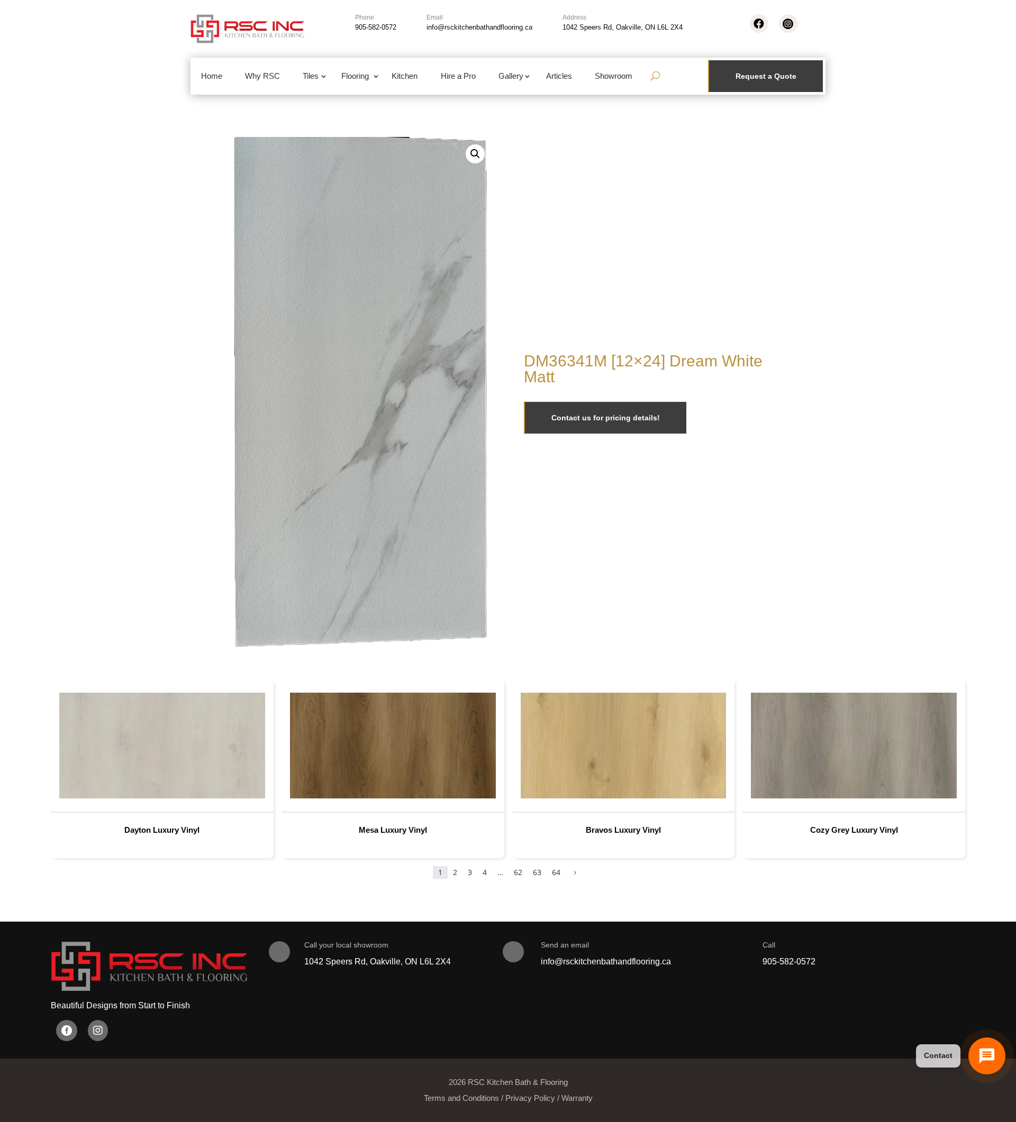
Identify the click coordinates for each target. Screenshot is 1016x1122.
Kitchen (405, 75)
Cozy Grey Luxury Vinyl (854, 829)
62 (518, 872)
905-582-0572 (375, 27)
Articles (559, 75)
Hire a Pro (458, 75)
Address (574, 17)
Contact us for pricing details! (605, 417)
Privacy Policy (530, 1097)
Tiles (311, 75)
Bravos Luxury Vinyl (623, 829)
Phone (364, 17)
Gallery (510, 75)
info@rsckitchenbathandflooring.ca (479, 27)
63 (537, 872)
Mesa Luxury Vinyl (393, 829)
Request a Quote (766, 76)
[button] (475, 153)
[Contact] (986, 1055)
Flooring (355, 75)
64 (556, 872)
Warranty (577, 1097)
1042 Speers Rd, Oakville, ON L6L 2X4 (623, 27)
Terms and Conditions (461, 1097)
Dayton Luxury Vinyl (161, 829)
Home (211, 75)
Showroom (613, 75)
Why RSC (262, 75)
